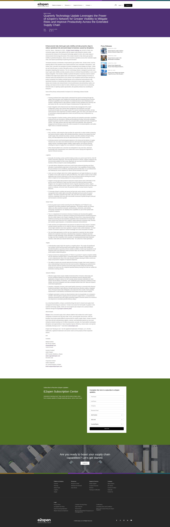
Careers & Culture (112, 487)
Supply (55, 491)
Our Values (110, 485)
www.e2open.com (73, 325)
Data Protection (78, 506)
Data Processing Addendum (60, 508)
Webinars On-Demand (76, 485)
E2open (48, 314)
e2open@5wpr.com (51, 345)
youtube (131, 520)
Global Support (92, 483)
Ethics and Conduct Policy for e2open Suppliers (105, 509)
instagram (124, 520)
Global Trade (57, 487)
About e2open (111, 483)
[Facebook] (51, 31)
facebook (116, 520)
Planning (56, 485)
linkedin (127, 520)
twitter (120, 520)
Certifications (99, 504)
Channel (56, 483)
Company (88, 5)
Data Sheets (74, 487)
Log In (120, 5)
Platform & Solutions (56, 5)
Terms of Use (78, 508)
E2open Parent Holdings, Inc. (74, 50)
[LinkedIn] (49, 31)
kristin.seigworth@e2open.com (54, 366)
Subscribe (106, 428)
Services (91, 487)
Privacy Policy (57, 504)
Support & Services (78, 5)
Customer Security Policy (81, 504)
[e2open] (43, 5)
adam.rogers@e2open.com (53, 356)
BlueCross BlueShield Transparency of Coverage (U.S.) (84, 511)
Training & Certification (94, 489)
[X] (53, 31)
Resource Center (75, 483)
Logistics (56, 489)
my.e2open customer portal (64, 308)
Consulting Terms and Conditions (104, 506)
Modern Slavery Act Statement (61, 510)
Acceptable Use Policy (59, 506)
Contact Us (128, 5)
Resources (67, 5)
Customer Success (93, 485)
